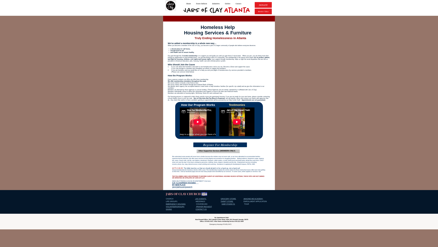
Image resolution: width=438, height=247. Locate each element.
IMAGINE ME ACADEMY (253, 199)
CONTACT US (201, 209)
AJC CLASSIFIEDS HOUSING (185, 183)
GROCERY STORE (228, 199)
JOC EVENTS (201, 199)
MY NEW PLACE (178, 185)
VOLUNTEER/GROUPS (175, 207)
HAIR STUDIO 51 (228, 204)
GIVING (169, 209)
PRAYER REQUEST (204, 207)
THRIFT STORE (227, 201)
